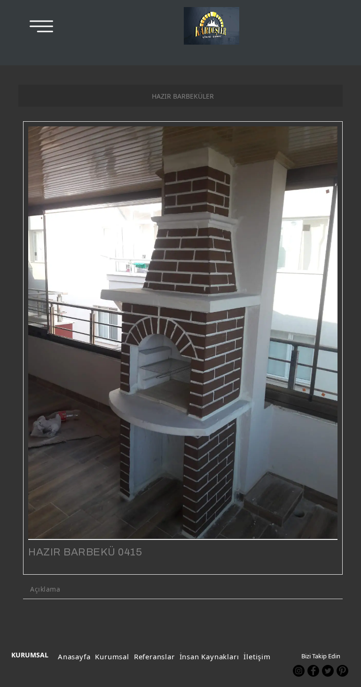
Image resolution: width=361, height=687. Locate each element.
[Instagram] (299, 671)
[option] (182, 332)
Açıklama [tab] (45, 589)
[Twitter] (328, 671)
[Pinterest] (342, 671)
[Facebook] (313, 671)
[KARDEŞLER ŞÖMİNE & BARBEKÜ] (211, 26)
